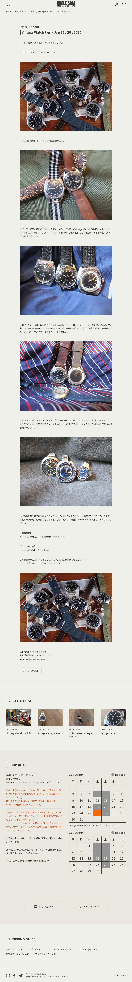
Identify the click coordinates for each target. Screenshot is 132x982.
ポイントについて (14, 949)
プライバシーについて (45, 954)
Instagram (37, 782)
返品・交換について (89, 949)
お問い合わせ (46, 906)
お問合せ (18, 804)
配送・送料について (38, 949)
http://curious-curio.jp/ (34, 658)
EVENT (36, 27)
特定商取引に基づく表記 (17, 954)
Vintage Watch (31, 670)
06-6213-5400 (91, 906)
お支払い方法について (64, 949)
